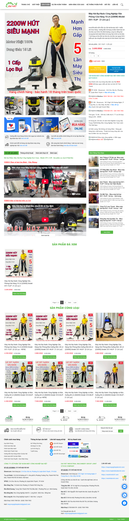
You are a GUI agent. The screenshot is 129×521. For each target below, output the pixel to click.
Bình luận (53, 153)
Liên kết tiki (57, 450)
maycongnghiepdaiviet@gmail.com (19, 504)
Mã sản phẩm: (93, 44)
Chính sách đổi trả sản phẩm (12, 456)
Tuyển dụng (34, 451)
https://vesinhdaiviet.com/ (110, 478)
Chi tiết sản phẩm (11, 153)
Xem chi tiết (25, 138)
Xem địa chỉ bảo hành (70, 145)
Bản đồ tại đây (110, 92)
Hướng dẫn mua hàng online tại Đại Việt (15, 454)
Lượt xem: (97, 61)
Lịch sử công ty (35, 448)
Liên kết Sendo (58, 447)
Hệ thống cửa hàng (36, 443)
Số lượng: (92, 53)
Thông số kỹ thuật (26, 153)
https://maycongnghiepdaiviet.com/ (113, 467)
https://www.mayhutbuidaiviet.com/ (113, 471)
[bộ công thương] (73, 455)
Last (75, 302)
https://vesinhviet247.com (109, 475)
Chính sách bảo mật (10, 446)
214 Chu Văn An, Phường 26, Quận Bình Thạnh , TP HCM (38, 471)
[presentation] (8, 105)
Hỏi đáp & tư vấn (36, 446)
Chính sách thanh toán (11, 451)
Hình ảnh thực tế (42, 153)
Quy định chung (8, 443)
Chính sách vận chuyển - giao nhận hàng (16, 459)
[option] (19, 273)
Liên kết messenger (59, 454)
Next (69, 302)
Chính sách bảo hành (10, 448)
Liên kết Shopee (58, 443)
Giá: (90, 49)
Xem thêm (107, 232)
